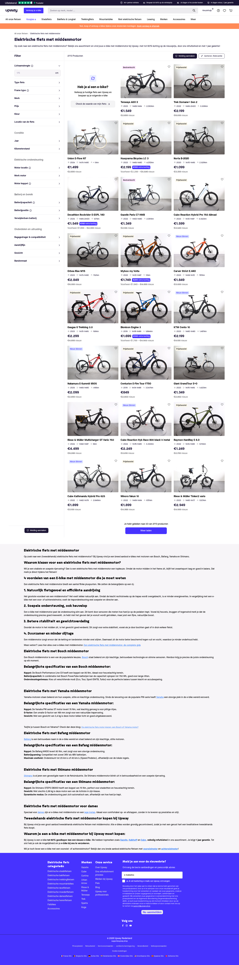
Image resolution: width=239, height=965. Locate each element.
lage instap (89, 812)
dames (41, 812)
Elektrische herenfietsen (60, 900)
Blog (97, 887)
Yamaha (160, 697)
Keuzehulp (207, 10)
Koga (83, 907)
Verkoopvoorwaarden (159, 946)
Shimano (28, 776)
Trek (83, 899)
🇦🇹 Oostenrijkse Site (125, 956)
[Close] (121, 2)
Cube (83, 872)
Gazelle (85, 867)
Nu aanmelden (152, 912)
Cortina (84, 876)
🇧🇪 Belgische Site (80, 956)
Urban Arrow (84, 881)
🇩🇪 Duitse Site (93, 956)
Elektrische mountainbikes (61, 884)
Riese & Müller (85, 889)
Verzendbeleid (142, 946)
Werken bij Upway (104, 879)
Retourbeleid (90, 946)
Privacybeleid (77, 946)
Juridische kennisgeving (125, 946)
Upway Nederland (123, 938)
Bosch (85, 657)
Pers (97, 883)
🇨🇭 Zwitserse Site (171, 956)
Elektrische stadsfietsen (60, 871)
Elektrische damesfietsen (60, 896)
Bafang (27, 739)
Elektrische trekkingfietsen (61, 880)
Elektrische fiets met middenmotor (45, 34)
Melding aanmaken (38, 530)
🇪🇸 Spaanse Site (157, 956)
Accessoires (54, 909)
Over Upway (101, 867)
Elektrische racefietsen (59, 888)
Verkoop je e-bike (33, 10)
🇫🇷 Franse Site (66, 956)
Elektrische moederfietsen (61, 892)
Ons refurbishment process (104, 873)
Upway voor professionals (102, 893)
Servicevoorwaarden (105, 946)
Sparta (84, 903)
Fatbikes (52, 905)
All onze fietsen (21, 34)
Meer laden (146, 531)
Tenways (85, 895)
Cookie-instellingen (119, 951)
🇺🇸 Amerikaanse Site (142, 956)
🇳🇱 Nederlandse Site (108, 956)
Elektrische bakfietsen (59, 875)
